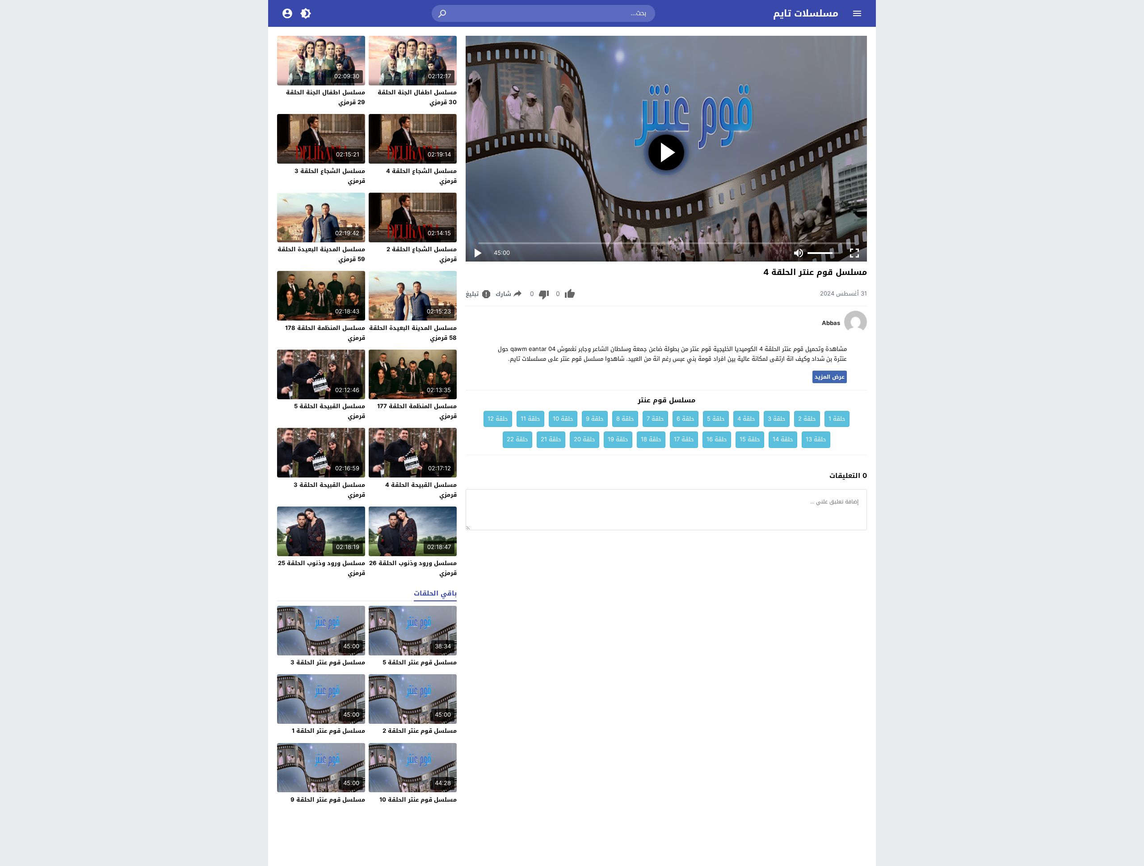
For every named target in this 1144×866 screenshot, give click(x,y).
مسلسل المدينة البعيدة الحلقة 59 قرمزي (321, 254)
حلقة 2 (807, 418)
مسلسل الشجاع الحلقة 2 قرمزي (422, 254)
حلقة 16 (717, 439)
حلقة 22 (517, 439)
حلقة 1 (837, 418)
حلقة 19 (618, 439)
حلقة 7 (655, 418)
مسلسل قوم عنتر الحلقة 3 (327, 662)
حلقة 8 (625, 418)
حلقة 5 (716, 418)
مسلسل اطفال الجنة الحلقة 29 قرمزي (325, 97)
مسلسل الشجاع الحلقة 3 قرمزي (329, 175)
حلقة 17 (684, 439)
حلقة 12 (498, 418)
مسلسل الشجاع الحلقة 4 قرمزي (421, 175)
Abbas (831, 323)
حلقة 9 (595, 418)
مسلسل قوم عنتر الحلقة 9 (327, 799)
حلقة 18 (651, 439)
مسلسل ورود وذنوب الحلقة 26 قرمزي (413, 568)
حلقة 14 (783, 439)
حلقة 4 (746, 418)
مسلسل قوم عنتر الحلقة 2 (420, 730)
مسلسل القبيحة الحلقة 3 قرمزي (329, 489)
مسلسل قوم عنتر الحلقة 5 (420, 662)
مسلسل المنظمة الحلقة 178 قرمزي (325, 332)
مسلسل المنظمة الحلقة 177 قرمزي (417, 411)
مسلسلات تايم (805, 13)
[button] (443, 13)
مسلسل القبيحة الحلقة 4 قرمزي (421, 489)
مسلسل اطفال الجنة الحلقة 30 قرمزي (417, 97)
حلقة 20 (584, 439)
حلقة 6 (685, 418)
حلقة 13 (816, 439)
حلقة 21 (551, 439)
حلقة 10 (563, 418)
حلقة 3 (777, 418)
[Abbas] (855, 331)
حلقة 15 (750, 439)
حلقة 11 (530, 418)
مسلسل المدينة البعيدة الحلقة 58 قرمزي (413, 332)
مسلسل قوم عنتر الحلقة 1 (328, 730)
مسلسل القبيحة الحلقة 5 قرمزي (329, 411)
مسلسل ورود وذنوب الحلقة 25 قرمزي (321, 568)
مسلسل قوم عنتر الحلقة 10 (418, 799)
